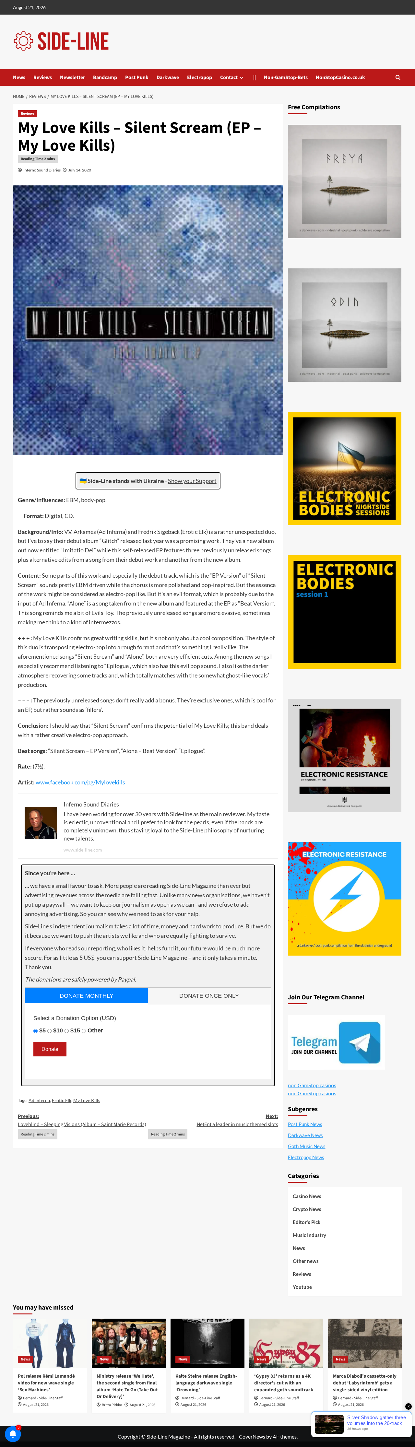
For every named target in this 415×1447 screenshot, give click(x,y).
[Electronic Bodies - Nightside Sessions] (344, 468)
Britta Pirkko (112, 1405)
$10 (58, 1030)
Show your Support (192, 480)
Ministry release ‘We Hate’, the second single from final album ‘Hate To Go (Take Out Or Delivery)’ (127, 1386)
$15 (75, 1030)
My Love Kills (86, 1100)
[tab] (86, 995)
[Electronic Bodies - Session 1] (344, 612)
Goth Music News (307, 1146)
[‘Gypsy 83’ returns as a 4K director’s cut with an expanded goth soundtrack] (286, 1343)
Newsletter (72, 77)
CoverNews (252, 1436)
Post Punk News (305, 1124)
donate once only (209, 996)
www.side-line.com (83, 850)
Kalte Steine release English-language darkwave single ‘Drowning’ (206, 1383)
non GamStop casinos (312, 1085)
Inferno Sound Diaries (42, 170)
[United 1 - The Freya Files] (344, 181)
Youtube (302, 1287)
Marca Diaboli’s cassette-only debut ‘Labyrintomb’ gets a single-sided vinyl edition (365, 1383)
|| (254, 77)
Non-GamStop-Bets (286, 77)
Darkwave (168, 77)
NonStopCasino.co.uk (340, 77)
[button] (398, 77)
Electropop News (306, 1157)
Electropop (199, 77)
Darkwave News (305, 1135)
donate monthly (86, 996)
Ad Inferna (39, 1100)
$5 (42, 1030)
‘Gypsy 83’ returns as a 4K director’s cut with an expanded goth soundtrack (283, 1383)
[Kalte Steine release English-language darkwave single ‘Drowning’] (207, 1343)
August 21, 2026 (36, 1404)
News (19, 77)
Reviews (42, 77)
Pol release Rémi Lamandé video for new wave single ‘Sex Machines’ (46, 1383)
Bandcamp (105, 77)
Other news (306, 1261)
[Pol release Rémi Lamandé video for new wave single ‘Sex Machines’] (50, 1343)
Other (95, 1030)
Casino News (307, 1196)
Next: (237, 1120)
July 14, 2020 (79, 170)
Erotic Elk (61, 1100)
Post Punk (136, 77)
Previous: (82, 1120)
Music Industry (309, 1235)
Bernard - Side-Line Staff (43, 1398)
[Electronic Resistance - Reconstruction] (344, 755)
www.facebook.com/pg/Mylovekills (80, 782)
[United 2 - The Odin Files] (344, 325)
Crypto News (307, 1209)
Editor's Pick (306, 1222)
